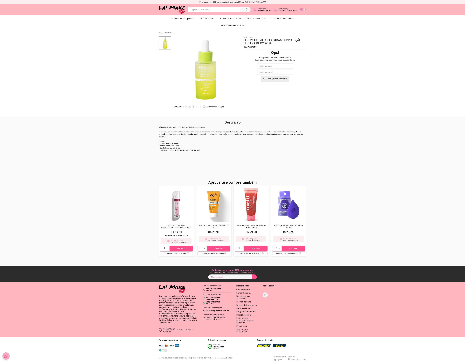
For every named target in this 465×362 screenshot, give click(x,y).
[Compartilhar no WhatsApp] (190, 107)
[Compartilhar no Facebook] (186, 107)
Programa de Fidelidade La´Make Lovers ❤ (245, 320)
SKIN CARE (169, 33)
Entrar (281, 10)
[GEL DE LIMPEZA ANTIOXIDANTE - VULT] (213, 221)
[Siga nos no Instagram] (265, 295)
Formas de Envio (243, 301)
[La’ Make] (172, 9)
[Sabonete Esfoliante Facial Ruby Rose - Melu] (251, 221)
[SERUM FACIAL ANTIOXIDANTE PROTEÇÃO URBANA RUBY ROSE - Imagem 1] (165, 42)
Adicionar (181, 248)
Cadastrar (291, 10)
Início (160, 33)
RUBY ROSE (249, 37)
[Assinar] (254, 276)
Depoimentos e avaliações (243, 297)
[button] (165, 42)
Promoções (241, 326)
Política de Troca (243, 315)
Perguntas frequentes (246, 311)
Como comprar (243, 289)
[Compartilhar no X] (193, 107)
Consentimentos (243, 293)
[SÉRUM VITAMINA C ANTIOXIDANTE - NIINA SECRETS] (176, 221)
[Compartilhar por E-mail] (197, 107)
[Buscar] (247, 9)
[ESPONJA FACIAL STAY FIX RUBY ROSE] (288, 221)
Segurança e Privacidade (242, 330)
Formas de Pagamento (246, 305)
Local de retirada (244, 308)
